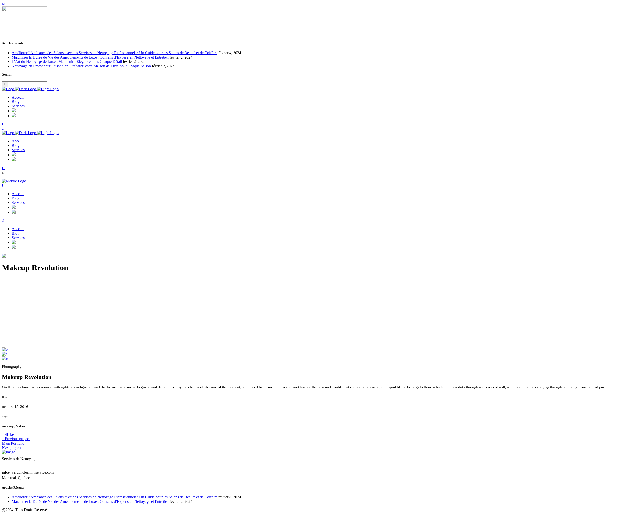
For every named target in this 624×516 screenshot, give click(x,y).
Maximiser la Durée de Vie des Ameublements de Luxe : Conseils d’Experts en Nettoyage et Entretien (90, 57)
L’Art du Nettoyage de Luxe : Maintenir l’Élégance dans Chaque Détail (67, 62)
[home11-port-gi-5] (5, 358)
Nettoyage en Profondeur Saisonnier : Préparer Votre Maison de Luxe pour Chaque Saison (81, 66)
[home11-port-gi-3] (5, 349)
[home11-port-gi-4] (5, 354)
